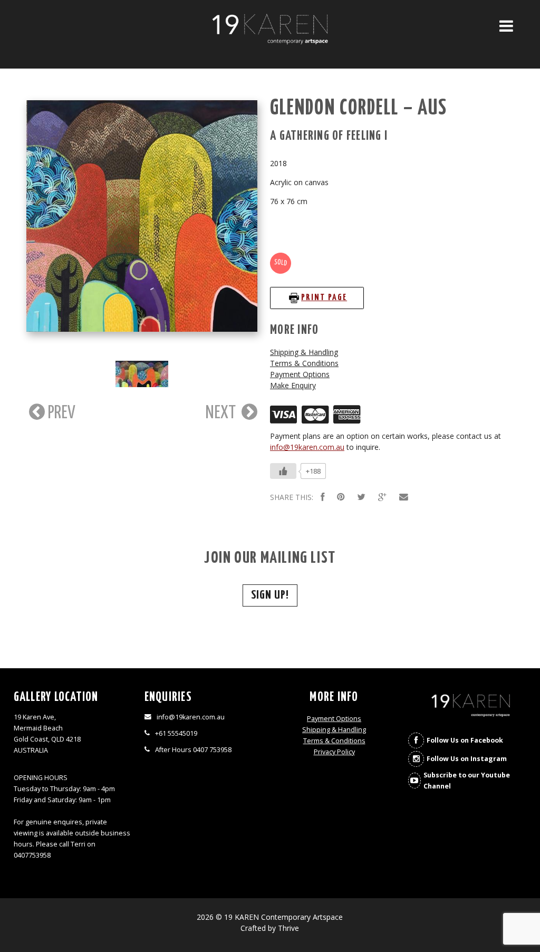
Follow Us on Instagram (467, 758)
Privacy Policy (334, 751)
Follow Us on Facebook (465, 740)
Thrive (288, 928)
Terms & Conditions (304, 363)
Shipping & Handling (304, 352)
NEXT (222, 413)
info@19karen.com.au (307, 447)
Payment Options (300, 374)
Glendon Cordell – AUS (358, 108)
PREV (60, 413)
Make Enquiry (293, 385)
